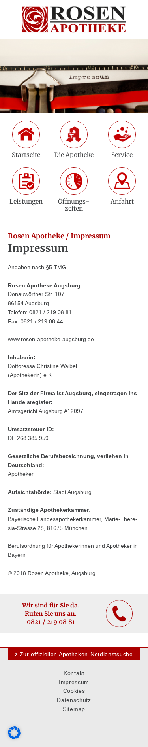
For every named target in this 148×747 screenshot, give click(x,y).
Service (122, 154)
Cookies (74, 691)
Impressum (74, 682)
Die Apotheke (74, 154)
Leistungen (26, 201)
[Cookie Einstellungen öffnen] (14, 737)
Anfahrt (122, 201)
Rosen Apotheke (36, 236)
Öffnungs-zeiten (74, 205)
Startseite (26, 154)
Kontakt (74, 673)
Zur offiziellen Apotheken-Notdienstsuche (76, 654)
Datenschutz (74, 700)
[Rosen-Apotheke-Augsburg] (74, 19)
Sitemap (74, 709)
